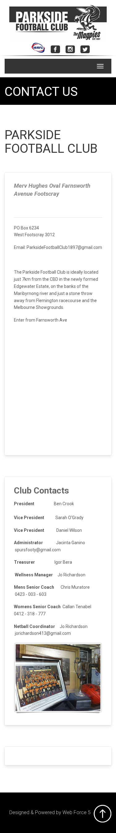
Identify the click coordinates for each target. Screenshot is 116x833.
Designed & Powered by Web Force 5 (50, 812)
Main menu (9, 66)
